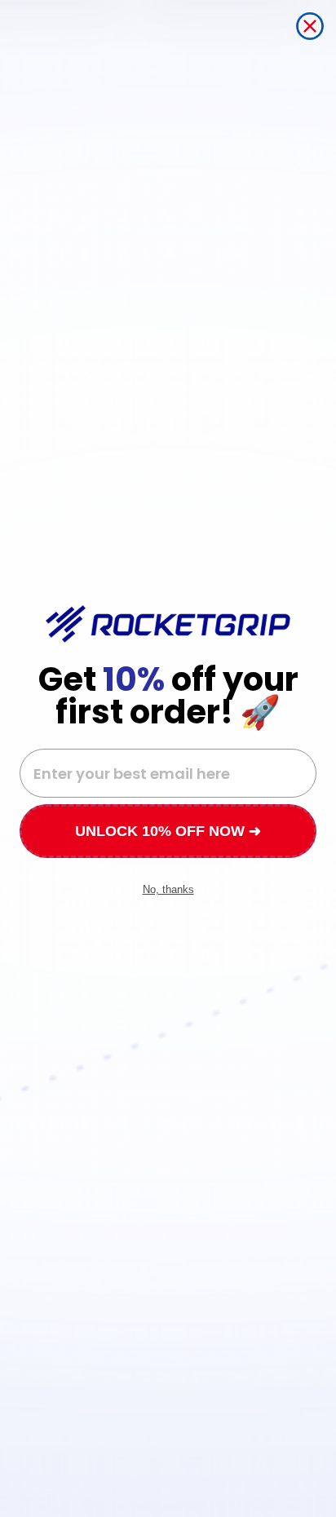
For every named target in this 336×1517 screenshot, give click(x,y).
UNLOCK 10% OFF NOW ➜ (168, 831)
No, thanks (168, 889)
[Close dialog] (310, 26)
